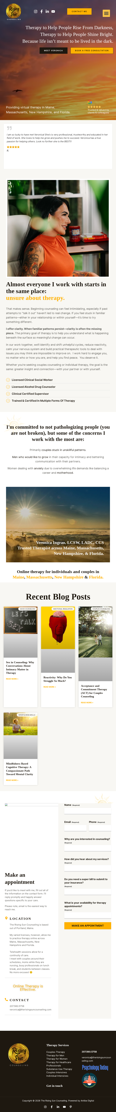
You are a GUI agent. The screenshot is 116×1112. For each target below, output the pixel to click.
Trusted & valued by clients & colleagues (98, 111)
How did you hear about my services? (86, 861)
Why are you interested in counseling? (87, 840)
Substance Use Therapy (59, 1069)
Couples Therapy (55, 1052)
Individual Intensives (57, 1075)
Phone (97, 821)
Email (71, 821)
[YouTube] (64, 1107)
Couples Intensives (56, 1072)
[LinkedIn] (58, 1107)
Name (72, 804)
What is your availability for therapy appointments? (85, 906)
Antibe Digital (87, 1100)
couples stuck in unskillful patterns (63, 450)
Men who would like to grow (30, 457)
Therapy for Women (57, 1058)
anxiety (39, 468)
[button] (106, 13)
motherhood (65, 472)
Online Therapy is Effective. (28, 988)
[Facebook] (51, 1107)
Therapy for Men (55, 1055)
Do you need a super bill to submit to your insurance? (86, 882)
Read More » (12, 679)
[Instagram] (45, 1107)
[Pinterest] (70, 1107)
